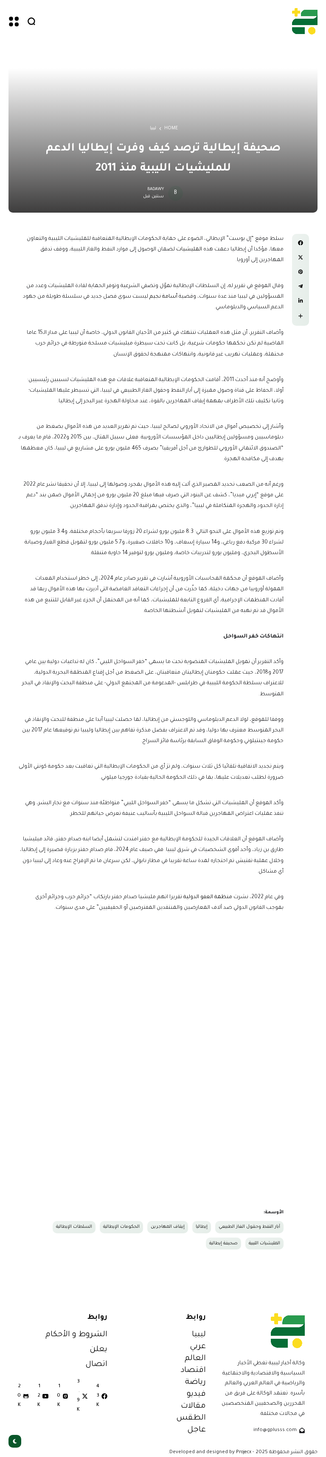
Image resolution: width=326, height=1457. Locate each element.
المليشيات (189, 250)
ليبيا (153, 128)
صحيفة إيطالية (223, 1243)
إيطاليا (202, 1226)
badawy (155, 189)
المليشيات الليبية (264, 1243)
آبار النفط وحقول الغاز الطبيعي (249, 1226)
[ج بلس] (305, 21)
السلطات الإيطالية (74, 1226)
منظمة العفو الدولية (207, 897)
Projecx (243, 1452)
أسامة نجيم (164, 297)
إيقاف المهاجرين (168, 1226)
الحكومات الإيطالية (121, 1226)
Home (171, 128)
